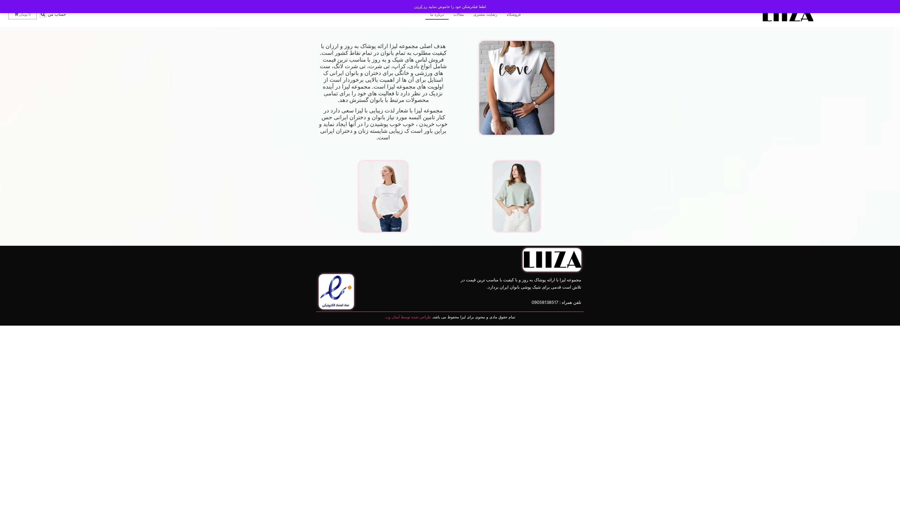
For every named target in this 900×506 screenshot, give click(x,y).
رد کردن (420, 6)
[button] (43, 14)
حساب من (57, 14)
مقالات (458, 14)
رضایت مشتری (485, 14)
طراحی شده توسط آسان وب (408, 317)
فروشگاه (514, 14)
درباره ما (437, 14)
